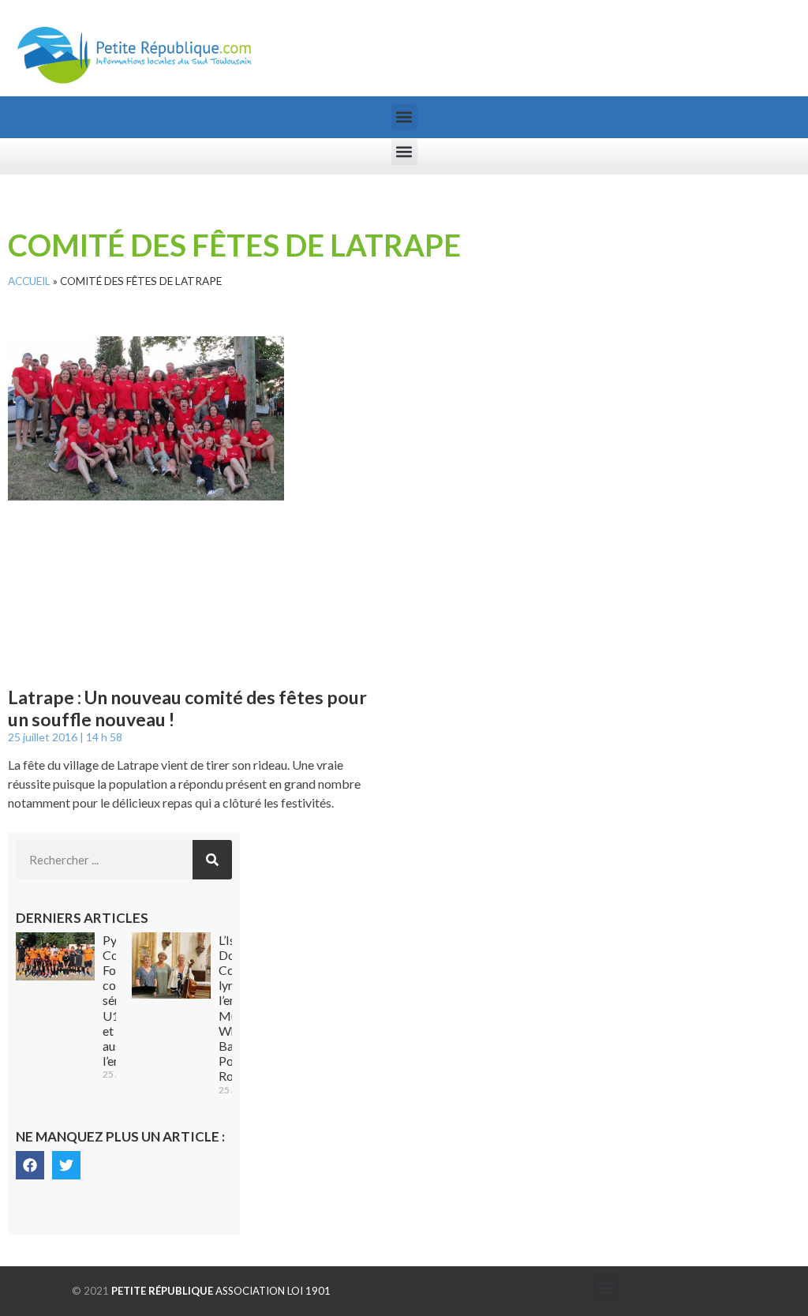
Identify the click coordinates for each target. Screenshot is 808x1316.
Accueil (29, 281)
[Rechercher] (212, 859)
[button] (404, 117)
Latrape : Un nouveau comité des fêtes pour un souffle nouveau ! (187, 708)
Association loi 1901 (221, 1290)
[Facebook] (30, 1165)
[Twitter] (66, 1165)
